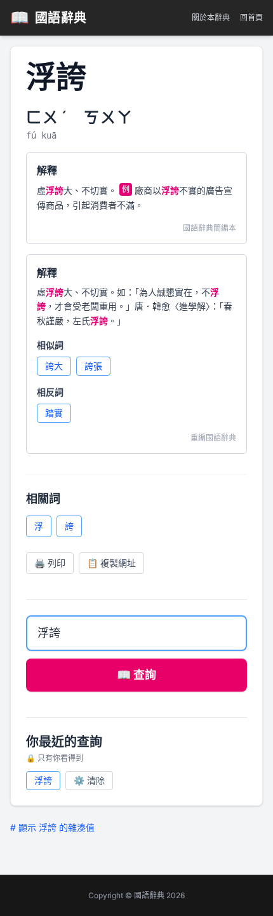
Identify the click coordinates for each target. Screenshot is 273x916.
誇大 (54, 365)
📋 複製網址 (111, 562)
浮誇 (43, 780)
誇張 (93, 365)
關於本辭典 (211, 17)
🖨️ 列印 (49, 562)
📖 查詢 (136, 674)
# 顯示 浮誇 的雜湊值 (52, 827)
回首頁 (251, 17)
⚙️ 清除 (89, 780)
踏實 (54, 412)
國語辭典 (48, 17)
